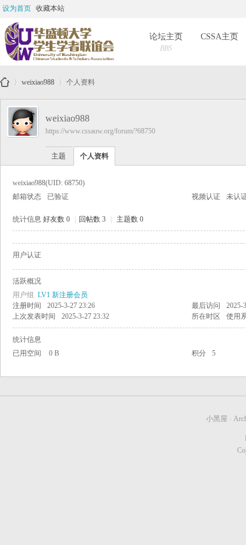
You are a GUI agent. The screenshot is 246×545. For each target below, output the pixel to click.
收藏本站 (50, 8)
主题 (58, 156)
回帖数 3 (92, 219)
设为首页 (16, 8)
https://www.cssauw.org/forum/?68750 (100, 131)
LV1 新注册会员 (63, 295)
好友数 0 (56, 219)
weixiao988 (37, 80)
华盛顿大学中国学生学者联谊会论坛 (5, 82)
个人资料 (94, 156)
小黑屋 (216, 419)
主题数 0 (129, 219)
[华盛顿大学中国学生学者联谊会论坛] (58, 42)
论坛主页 (166, 42)
